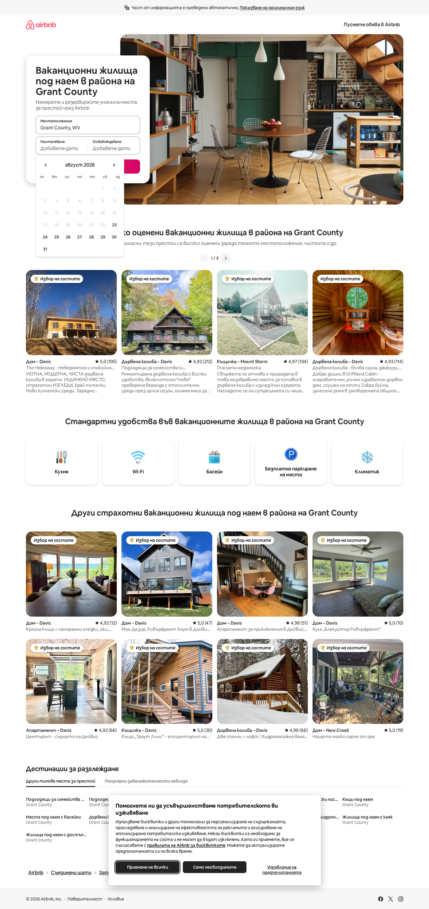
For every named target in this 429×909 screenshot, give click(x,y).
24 (45, 237)
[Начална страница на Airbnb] (41, 24)
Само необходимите (214, 867)
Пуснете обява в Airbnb (372, 25)
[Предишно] (203, 258)
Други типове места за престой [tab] (60, 781)
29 (103, 237)
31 (45, 249)
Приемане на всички (147, 867)
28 (91, 237)
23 (114, 225)
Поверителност (85, 899)
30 (114, 237)
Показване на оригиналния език (272, 7)
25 (56, 237)
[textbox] (61, 148)
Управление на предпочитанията (281, 869)
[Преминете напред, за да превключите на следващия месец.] (114, 165)
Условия (116, 899)
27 (79, 237)
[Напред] (225, 258)
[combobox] (87, 127)
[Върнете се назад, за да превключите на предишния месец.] (46, 165)
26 (68, 237)
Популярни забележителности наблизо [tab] (146, 781)
